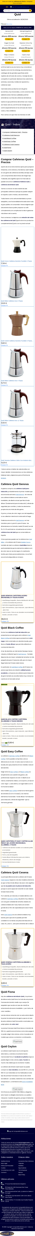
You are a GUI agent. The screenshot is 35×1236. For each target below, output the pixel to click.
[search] (30, 10)
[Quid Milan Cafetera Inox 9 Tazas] (17, 299)
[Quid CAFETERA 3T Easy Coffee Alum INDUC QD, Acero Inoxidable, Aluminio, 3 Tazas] (17, 839)
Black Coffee (25, 772)
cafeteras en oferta (19, 1)
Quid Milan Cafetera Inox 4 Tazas (12, 380)
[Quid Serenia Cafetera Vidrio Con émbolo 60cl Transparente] (17, 458)
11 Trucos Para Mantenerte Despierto (15, 1184)
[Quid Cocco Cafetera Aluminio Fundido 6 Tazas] (17, 259)
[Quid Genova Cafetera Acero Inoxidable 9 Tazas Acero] (17, 594)
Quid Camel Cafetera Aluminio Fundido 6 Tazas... (17, 341)
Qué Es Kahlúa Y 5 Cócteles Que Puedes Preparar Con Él (19, 1200)
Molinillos (20, 1165)
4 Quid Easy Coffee (9, 141)
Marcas (20, 1172)
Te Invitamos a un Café (7, 1170)
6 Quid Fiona (6, 148)
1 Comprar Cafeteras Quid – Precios (14, 132)
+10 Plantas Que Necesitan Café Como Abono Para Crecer (18, 1196)
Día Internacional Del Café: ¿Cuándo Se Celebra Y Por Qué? (19, 1192)
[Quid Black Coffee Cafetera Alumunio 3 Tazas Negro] (17, 717)
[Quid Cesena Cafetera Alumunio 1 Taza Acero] (17, 960)
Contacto (4, 1172)
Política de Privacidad (7, 1165)
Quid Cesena (5, 880)
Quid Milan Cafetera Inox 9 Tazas (12, 301)
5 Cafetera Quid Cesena (10, 145)
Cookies (3, 1168)
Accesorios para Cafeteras (26, 1161)
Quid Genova (20, 494)
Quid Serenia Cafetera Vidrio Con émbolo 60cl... (16, 460)
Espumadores (22, 1168)
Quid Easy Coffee (14, 756)
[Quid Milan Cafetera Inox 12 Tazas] (17, 418)
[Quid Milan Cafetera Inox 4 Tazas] (17, 378)
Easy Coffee (14, 772)
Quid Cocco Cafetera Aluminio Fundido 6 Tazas (16, 261)
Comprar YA (9, 39)
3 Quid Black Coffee (9, 138)
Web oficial (9, 24)
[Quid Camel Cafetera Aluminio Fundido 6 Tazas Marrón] (17, 339)
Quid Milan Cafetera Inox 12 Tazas (12, 420)
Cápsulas (21, 1163)
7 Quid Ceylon (7, 151)
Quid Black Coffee (17, 667)
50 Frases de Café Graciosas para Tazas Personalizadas (16, 1188)
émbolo (3, 478)
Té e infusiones (22, 1170)
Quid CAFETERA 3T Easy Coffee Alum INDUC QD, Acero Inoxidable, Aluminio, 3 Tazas (17, 843)
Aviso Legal (4, 1163)
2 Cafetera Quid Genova (11, 135)
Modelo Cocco (25, 542)
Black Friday (21, 1175)
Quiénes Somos (5, 1161)
